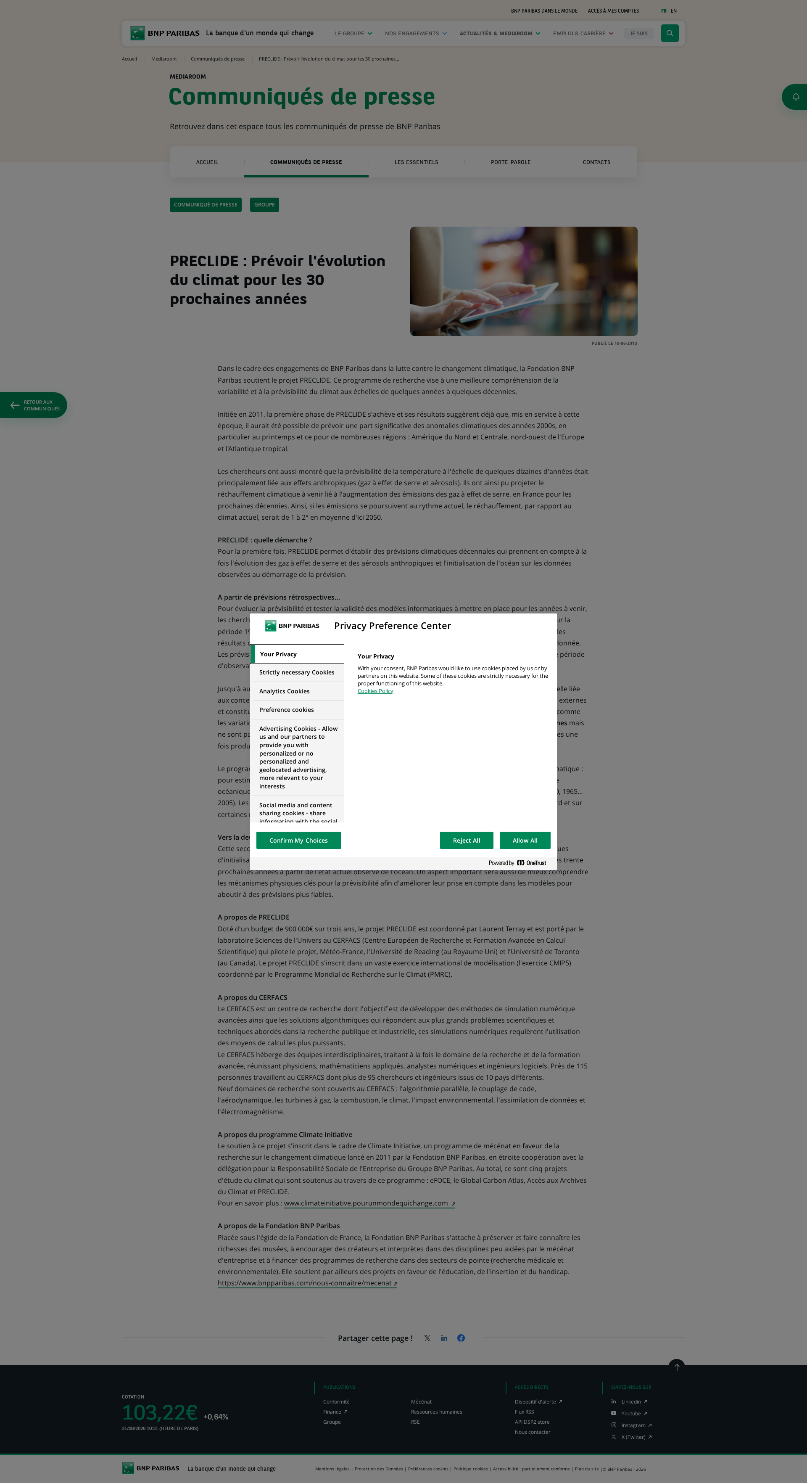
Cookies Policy (375, 691)
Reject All (466, 840)
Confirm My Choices (298, 840)
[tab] (297, 654)
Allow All (525, 840)
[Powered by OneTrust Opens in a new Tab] (521, 863)
